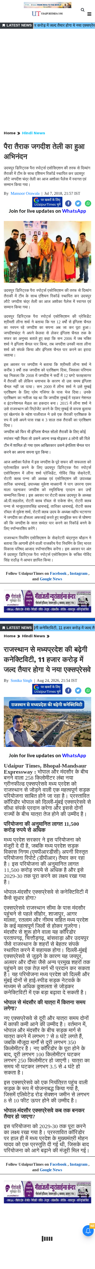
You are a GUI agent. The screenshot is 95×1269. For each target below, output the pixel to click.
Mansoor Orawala (25, 193)
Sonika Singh (21, 680)
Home (10, 133)
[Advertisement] (47, 80)
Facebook (58, 573)
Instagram (78, 573)
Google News (51, 579)
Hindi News (33, 133)
